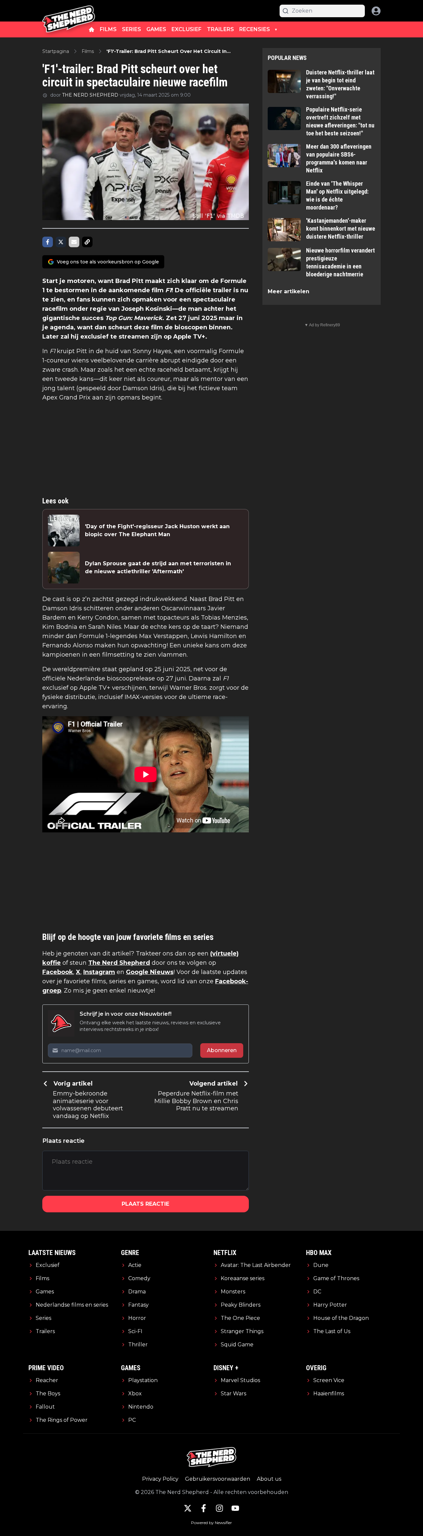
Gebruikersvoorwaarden (217, 1479)
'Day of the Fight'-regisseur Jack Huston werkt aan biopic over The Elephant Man (157, 530)
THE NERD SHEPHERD (90, 95)
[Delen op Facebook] (47, 242)
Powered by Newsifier (211, 1522)
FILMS (108, 29)
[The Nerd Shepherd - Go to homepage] (68, 11)
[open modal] (376, 11)
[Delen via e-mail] (74, 242)
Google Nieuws (149, 972)
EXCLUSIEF (187, 29)
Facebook (57, 972)
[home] (92, 29)
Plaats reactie (145, 1204)
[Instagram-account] (219, 1508)
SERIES (131, 29)
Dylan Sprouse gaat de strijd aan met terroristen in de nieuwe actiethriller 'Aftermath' (158, 567)
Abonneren (222, 1050)
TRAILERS (220, 29)
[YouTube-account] (235, 1508)
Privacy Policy (160, 1479)
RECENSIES (254, 29)
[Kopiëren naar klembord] (87, 242)
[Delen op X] (61, 242)
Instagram (99, 972)
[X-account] (188, 1508)
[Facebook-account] (204, 1508)
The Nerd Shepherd (119, 962)
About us (269, 1479)
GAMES (156, 29)
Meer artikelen (288, 291)
